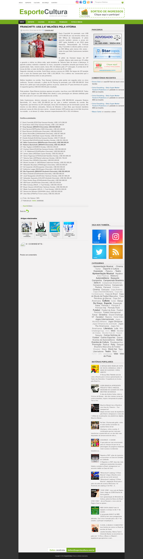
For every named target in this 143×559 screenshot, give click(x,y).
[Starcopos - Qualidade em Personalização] (108, 58)
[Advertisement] (107, 149)
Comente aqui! (49, 30)
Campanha (97, 280)
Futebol (96, 309)
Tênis (114, 351)
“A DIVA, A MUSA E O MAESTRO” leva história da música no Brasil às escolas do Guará (111, 527)
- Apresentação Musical (102, 266)
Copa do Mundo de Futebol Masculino (107, 294)
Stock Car (112, 348)
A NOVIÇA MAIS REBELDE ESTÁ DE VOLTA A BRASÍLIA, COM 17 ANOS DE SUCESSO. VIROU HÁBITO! (111, 369)
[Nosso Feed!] (115, 259)
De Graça (45, 2)
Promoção (63, 22)
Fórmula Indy (100, 307)
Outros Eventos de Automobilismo (108, 338)
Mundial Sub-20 (108, 333)
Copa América (116, 289)
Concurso (105, 289)
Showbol (96, 349)
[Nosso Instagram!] (115, 243)
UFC (100, 354)
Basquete (115, 277)
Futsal (94, 314)
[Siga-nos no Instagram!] (77, 3)
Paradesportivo (116, 342)
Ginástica (103, 314)
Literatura (108, 328)
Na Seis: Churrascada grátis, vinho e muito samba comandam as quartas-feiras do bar (111, 424)
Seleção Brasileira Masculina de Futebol (108, 345)
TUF (120, 351)
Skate (104, 349)
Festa (97, 305)
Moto (113, 330)
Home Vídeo (118, 317)
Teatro (108, 351)
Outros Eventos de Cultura (107, 340)
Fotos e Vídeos (76, 22)
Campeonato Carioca (102, 284)
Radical (106, 344)
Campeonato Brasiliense (112, 282)
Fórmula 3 (115, 305)
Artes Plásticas (103, 275)
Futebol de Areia (108, 310)
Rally (113, 344)
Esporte (28, 2)
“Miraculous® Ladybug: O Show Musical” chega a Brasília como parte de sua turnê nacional (110, 475)
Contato (54, 2)
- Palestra (108, 271)
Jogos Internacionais (104, 319)
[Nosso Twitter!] (99, 259)
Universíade (107, 354)
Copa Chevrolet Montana (103, 291)
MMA (107, 331)
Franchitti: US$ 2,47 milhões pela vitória (48, 26)
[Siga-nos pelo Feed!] (88, 3)
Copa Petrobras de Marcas (109, 297)
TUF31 (94, 354)
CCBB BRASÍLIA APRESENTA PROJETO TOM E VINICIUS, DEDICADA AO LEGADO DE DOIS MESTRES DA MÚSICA (111, 388)
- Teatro (117, 270)
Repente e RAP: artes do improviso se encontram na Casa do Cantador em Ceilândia (111, 457)
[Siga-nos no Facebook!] (81, 3)
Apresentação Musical (103, 273)
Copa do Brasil (111, 293)
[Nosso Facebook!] (99, 243)
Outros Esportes (108, 337)
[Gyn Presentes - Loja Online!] (107, 71)
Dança (120, 300)
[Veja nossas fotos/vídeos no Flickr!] (92, 3)
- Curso (97, 268)
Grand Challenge (116, 314)
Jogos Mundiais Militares (106, 320)
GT (93, 316)
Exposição (117, 303)
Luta (116, 328)
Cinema (96, 289)
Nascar (119, 333)
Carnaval (107, 287)
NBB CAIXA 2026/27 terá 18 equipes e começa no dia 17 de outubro (110, 509)
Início (21, 2)
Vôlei (116, 353)
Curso (113, 300)
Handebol (100, 316)
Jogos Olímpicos (115, 321)
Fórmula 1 (106, 305)
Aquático (119, 273)
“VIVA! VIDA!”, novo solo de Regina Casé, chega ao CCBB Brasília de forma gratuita (111, 492)
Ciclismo (115, 287)
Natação (98, 335)
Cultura (37, 2)
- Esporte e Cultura (110, 268)
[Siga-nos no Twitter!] (84, 3)
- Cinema (119, 266)
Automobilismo (102, 277)
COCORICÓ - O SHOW (107, 440)
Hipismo (108, 316)
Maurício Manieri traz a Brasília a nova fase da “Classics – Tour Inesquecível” (111, 407)
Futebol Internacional (112, 312)
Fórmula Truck (114, 307)
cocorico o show (110, 112)
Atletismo (114, 275)
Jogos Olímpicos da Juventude (104, 323)
